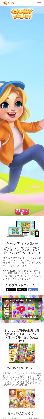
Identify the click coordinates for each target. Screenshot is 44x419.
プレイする (22, 212)
